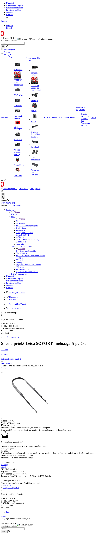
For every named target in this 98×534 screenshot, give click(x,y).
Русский (9, 25)
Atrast (4, 532)
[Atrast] (3, 46)
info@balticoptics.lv (11, 337)
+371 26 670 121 (8, 203)
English (9, 28)
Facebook (10, 512)
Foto (18, 221)
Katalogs (14, 214)
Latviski (4, 21)
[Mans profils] (2, 191)
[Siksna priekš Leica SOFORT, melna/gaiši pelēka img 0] (29, 416)
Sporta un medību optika (26, 251)
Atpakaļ (17, 212)
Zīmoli (3, 467)
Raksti (3, 516)
